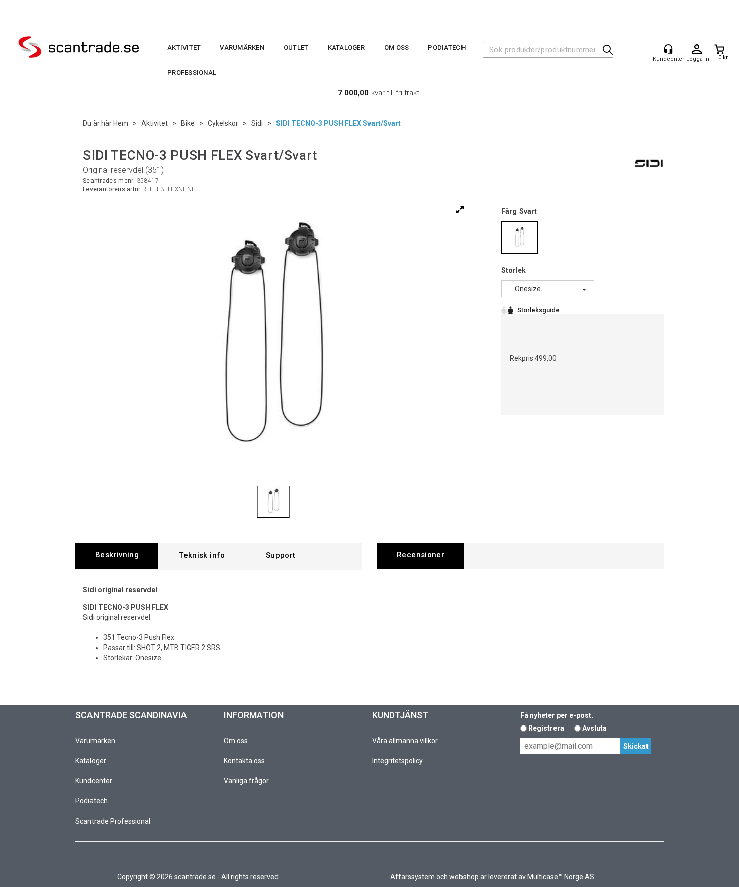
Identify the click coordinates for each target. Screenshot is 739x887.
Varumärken (242, 47)
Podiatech (446, 47)
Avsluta (594, 728)
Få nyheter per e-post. (556, 715)
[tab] (116, 556)
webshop (464, 877)
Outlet (296, 47)
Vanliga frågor (246, 781)
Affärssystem (412, 877)
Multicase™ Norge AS (560, 877)
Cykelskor (223, 123)
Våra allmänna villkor (405, 741)
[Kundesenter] (668, 49)
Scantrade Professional (112, 821)
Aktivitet (184, 47)
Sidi (257, 123)
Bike (188, 123)
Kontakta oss (244, 761)
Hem (120, 123)
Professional (191, 72)
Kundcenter (93, 781)
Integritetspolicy (397, 761)
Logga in (697, 49)
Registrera (546, 728)
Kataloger (346, 47)
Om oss (396, 47)
